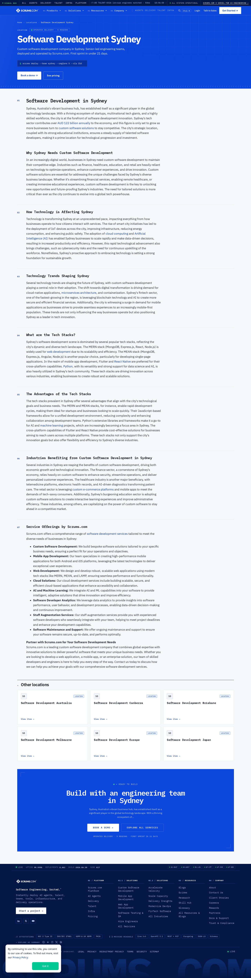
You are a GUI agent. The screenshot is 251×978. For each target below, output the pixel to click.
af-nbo (231, 867)
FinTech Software (160, 911)
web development (59, 352)
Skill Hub (185, 902)
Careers (214, 902)
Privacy (91, 951)
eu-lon (198, 867)
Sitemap (214, 936)
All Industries (158, 916)
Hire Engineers (128, 921)
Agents (33, 3)
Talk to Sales (210, 10)
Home (19, 22)
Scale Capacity (158, 896)
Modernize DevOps (160, 906)
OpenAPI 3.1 (157, 936)
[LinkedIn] (18, 921)
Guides (183, 892)
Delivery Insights (160, 901)
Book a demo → (103, 827)
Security (142, 951)
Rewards (214, 907)
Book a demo (29, 75)
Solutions (73, 10)
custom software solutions (77, 128)
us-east (174, 867)
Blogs (182, 887)
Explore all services (142, 827)
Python (68, 366)
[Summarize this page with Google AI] (48, 942)
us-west (186, 867)
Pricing (93, 916)
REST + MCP (173, 936)
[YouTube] (33, 921)
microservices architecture (78, 293)
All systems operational (185, 3)
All (24, 3)
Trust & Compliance (221, 923)
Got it (45, 966)
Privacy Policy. (20, 957)
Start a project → (31, 911)
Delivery (46, 3)
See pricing (53, 75)
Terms (130, 951)
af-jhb (220, 867)
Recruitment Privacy (112, 951)
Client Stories (219, 897)
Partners (214, 912)
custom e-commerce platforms (93, 489)
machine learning (51, 425)
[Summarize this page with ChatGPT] (43, 942)
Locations (31, 22)
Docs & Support (219, 918)
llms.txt (141, 936)
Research (184, 897)
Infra (69, 3)
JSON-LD (201, 936)
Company (117, 10)
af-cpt (209, 867)
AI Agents (94, 896)
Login (197, 10)
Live (20, 867)
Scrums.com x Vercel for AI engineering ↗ (226, 3)
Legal (81, 951)
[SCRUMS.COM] (26, 881)
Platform (81, 3)
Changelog (188, 936)
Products (50, 10)
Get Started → (230, 10)
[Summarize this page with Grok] (56, 942)
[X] (26, 921)
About (212, 887)
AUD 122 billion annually (73, 123)
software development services (107, 534)
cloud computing (117, 233)
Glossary (184, 907)
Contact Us (216, 892)
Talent (59, 3)
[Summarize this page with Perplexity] (52, 942)
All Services (126, 926)
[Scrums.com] (27, 10)
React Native (122, 361)
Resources (96, 10)
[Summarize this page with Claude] (61, 942)
